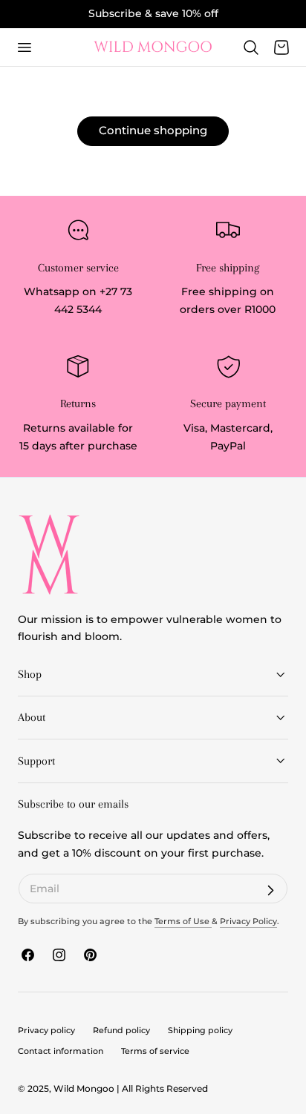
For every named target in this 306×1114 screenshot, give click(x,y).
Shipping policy (200, 1030)
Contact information (60, 1051)
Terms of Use (183, 921)
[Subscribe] (270, 891)
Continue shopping (153, 130)
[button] (23, 46)
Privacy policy (46, 1030)
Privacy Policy (248, 921)
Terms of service (155, 1051)
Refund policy (121, 1030)
